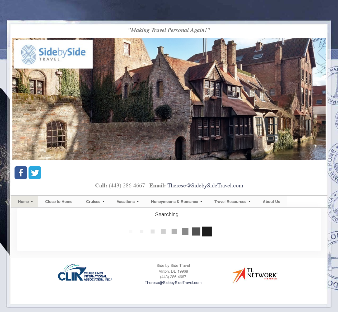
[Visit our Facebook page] (21, 172)
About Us (271, 201)
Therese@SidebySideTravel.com (205, 185)
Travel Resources (230, 201)
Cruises (93, 201)
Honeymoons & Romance (174, 201)
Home (23, 201)
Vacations (126, 201)
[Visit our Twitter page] (35, 172)
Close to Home (58, 201)
